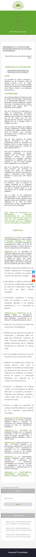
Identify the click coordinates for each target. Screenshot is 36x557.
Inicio (19, 12)
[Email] (33, 285)
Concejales (18, 20)
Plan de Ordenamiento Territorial (18, 31)
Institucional (18, 16)
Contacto (18, 27)
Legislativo (18, 24)
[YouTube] (33, 281)
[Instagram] (33, 276)
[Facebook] (33, 272)
